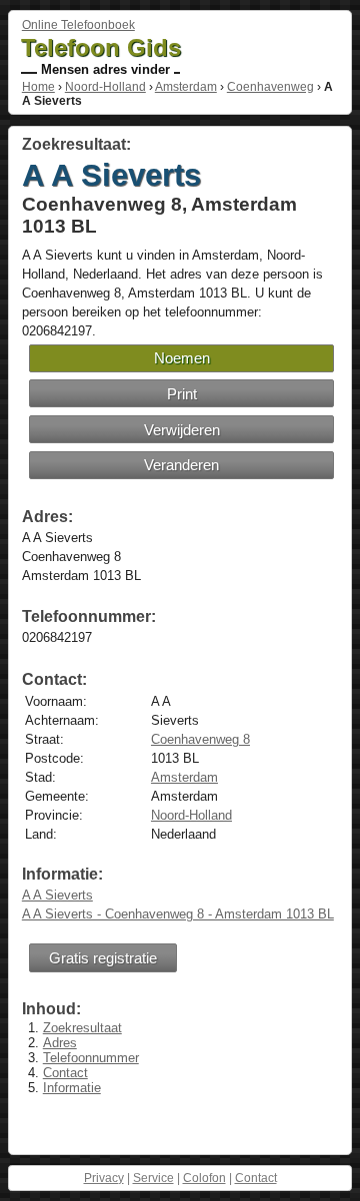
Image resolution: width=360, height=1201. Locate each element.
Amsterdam (186, 87)
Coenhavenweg (270, 87)
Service (153, 1178)
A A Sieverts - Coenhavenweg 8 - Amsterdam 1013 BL (178, 913)
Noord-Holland (105, 87)
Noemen (182, 357)
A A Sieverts (57, 895)
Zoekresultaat (82, 1027)
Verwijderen (182, 429)
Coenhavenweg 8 (200, 739)
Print (182, 393)
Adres (60, 1042)
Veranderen (181, 464)
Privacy (104, 1178)
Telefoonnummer (91, 1057)
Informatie (72, 1087)
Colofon (204, 1178)
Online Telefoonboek (78, 25)
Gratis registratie (103, 957)
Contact (65, 1072)
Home (38, 87)
